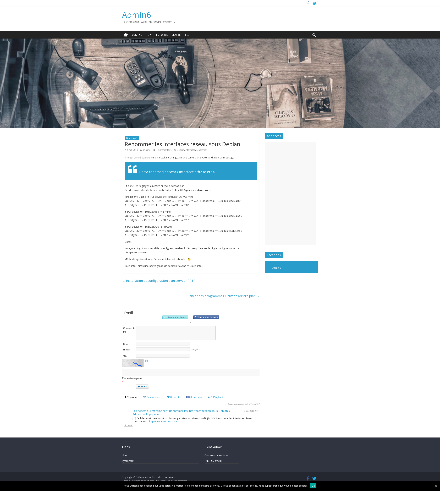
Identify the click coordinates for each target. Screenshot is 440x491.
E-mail (126, 349)
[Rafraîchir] (146, 361)
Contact (138, 34)
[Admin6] (126, 35)
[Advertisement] (290, 193)
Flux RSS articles (214, 460)
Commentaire (129, 330)
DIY (150, 34)
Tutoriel (162, 34)
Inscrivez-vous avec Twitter (175, 317)
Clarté (176, 34)
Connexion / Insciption (217, 455)
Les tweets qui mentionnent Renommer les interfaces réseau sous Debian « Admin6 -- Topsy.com (181, 412)
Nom (125, 344)
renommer (201, 149)
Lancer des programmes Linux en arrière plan (224, 296)
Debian (180, 149)
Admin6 (136, 14)
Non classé (131, 138)
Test (188, 34)
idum (125, 455)
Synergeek (128, 460)
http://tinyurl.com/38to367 (163, 421)
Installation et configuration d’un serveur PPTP (158, 281)
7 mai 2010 (249, 411)
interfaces (190, 149)
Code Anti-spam (132, 378)
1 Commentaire (164, 149)
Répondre (128, 425)
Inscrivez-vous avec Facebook (206, 317)
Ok (313, 485)
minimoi (147, 149)
